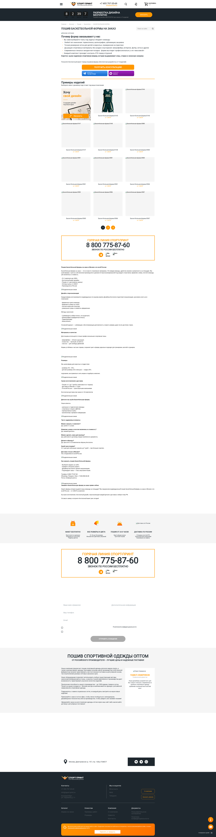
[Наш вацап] (108, 255)
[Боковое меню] (61, 4)
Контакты (128, 510)
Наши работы (82, 510)
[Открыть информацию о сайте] (210, 819)
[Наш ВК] (115, 255)
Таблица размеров (106, 510)
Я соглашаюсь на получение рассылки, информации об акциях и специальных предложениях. (97, 631)
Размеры (88, 815)
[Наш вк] (136, 761)
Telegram (113, 796)
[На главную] (81, 4)
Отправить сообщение (108, 639)
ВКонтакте (113, 789)
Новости (111, 815)
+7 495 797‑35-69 (108, 3)
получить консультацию (108, 67)
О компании (148, 791)
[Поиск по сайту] (152, 28)
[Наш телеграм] (101, 255)
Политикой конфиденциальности (124, 627)
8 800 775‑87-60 (108, 245)
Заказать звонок (148, 797)
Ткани (63, 510)
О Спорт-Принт (149, 510)
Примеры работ (91, 812)
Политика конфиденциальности (140, 818)
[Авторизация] (135, 4)
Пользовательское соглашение (138, 813)
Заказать (144, 15)
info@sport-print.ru (111, 5)
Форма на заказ (67, 812)
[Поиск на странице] (126, 4)
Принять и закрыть (107, 832)
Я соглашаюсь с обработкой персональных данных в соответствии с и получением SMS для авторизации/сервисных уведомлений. (108, 627)
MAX (111, 792)
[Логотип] (108, 778)
